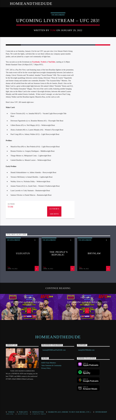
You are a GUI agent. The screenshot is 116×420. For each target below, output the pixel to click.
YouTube (51, 62)
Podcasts (23, 412)
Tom (53, 30)
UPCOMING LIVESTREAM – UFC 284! (29, 303)
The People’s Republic (59, 253)
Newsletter (38, 412)
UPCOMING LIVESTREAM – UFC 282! (87, 303)
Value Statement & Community (51, 365)
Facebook (36, 62)
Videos (11, 412)
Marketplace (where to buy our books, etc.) (69, 412)
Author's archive (54, 211)
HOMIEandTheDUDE (31, 3)
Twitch (43, 62)
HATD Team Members (48, 363)
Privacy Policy (46, 368)
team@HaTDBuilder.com (86, 350)
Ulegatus (23, 253)
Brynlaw (94, 253)
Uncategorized (58, 15)
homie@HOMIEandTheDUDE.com (54, 350)
